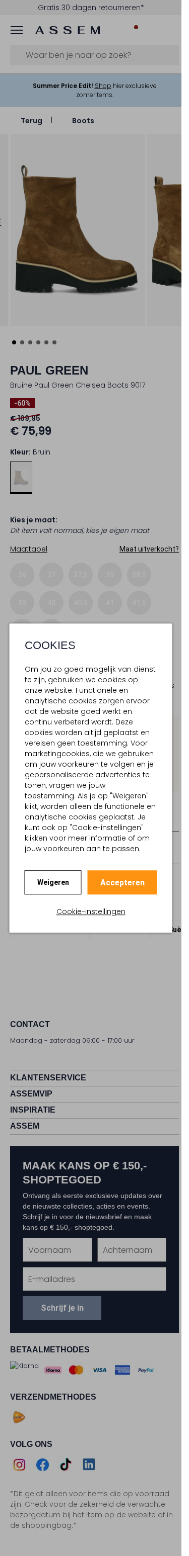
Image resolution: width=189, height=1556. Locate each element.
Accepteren (122, 882)
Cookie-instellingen (90, 911)
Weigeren (53, 882)
